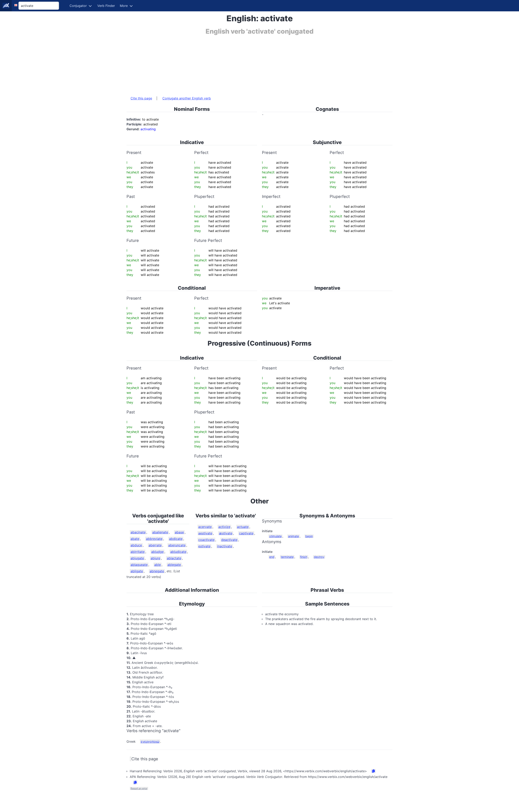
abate (135, 539)
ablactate (174, 558)
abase (179, 532)
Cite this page (141, 98)
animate (293, 536)
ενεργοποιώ (150, 741)
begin (309, 536)
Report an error (139, 788)
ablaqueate (139, 565)
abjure (155, 558)
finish (303, 557)
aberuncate (177, 545)
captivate (246, 533)
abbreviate (154, 539)
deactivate (229, 540)
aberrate (155, 545)
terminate (287, 557)
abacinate (138, 532)
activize (224, 527)
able (157, 565)
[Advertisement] (248, 63)
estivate (204, 546)
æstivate (225, 533)
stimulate (275, 536)
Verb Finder (106, 6)
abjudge (157, 552)
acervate (205, 527)
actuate (243, 527)
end (271, 557)
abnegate (157, 571)
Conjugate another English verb (186, 98)
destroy (319, 557)
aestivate (205, 533)
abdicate (175, 539)
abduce (136, 545)
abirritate (138, 552)
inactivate (224, 546)
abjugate (137, 558)
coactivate (206, 540)
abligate (137, 571)
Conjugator (78, 6)
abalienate (160, 532)
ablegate (174, 565)
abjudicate (178, 552)
